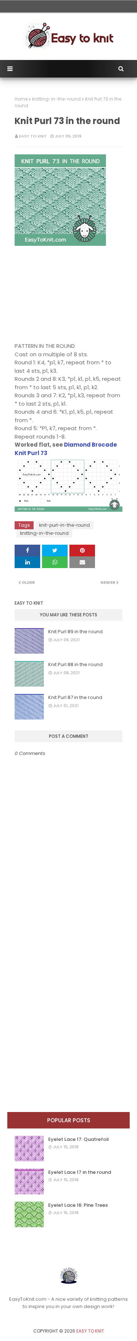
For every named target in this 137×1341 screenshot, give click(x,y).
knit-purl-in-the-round (64, 525)
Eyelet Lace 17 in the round (79, 1172)
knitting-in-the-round (56, 99)
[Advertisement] (60, 294)
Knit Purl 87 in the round (75, 697)
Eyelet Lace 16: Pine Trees (78, 1205)
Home (21, 99)
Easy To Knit (33, 136)
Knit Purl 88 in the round (75, 664)
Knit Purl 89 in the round (75, 631)
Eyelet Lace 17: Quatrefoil (78, 1139)
